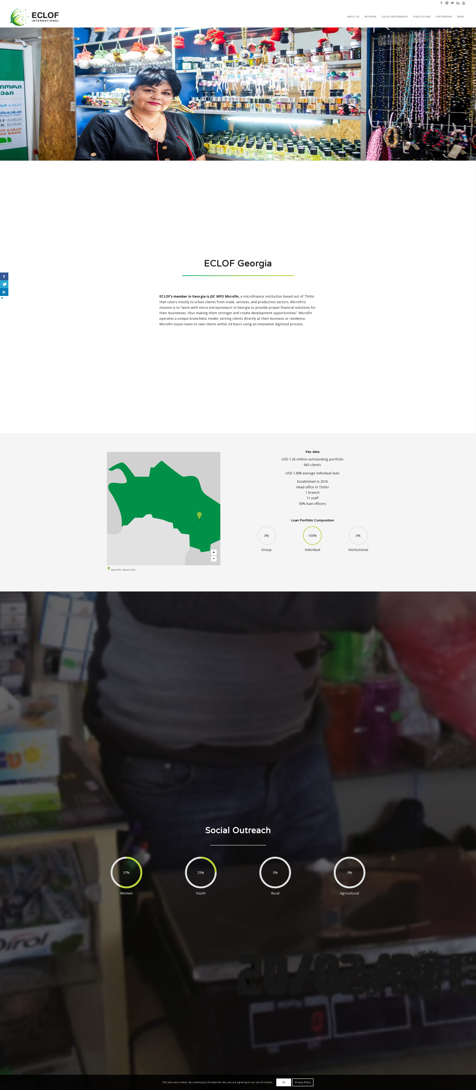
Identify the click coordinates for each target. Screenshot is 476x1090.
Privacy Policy (303, 1082)
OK (283, 1082)
